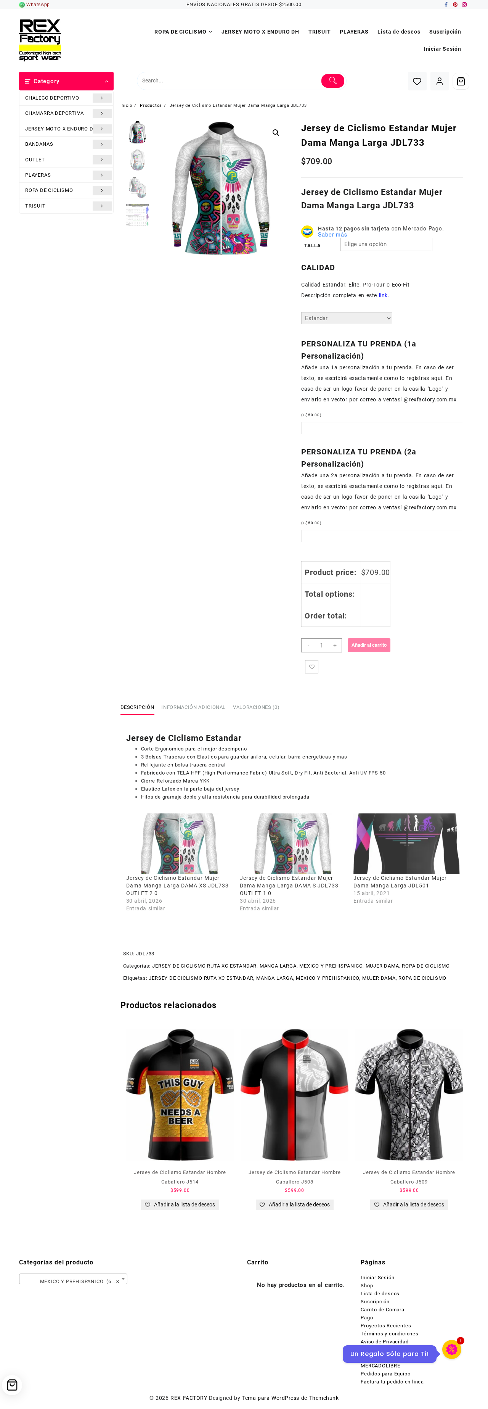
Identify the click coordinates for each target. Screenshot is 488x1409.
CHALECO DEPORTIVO (52, 98)
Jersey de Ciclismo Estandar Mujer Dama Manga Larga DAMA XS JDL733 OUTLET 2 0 (177, 885)
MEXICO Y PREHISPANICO (331, 966)
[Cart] (461, 81)
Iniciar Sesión (377, 1277)
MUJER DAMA (382, 966)
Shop (367, 1285)
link (383, 295)
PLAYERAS (38, 175)
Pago (367, 1317)
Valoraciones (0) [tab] (256, 707)
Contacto (371, 1350)
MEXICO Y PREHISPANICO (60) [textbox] (70, 1281)
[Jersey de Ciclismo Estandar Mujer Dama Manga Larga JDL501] (406, 843)
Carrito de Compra (383, 1309)
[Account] (439, 81)
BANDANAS (39, 144)
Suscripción (375, 1301)
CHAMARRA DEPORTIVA (54, 113)
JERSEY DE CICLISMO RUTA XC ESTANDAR (204, 966)
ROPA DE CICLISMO (49, 190)
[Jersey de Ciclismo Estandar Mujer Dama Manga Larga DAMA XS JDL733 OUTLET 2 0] (179, 843)
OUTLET (35, 160)
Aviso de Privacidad (384, 1342)
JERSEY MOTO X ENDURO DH (61, 129)
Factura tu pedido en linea (392, 1382)
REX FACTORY (188, 1398)
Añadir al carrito (369, 645)
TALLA (312, 245)
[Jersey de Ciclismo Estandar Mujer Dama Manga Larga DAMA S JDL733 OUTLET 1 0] (293, 843)
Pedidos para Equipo (385, 1374)
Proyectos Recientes (386, 1325)
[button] (276, 133)
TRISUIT (35, 206)
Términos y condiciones (390, 1334)
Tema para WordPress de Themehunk (290, 1398)
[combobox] (73, 1279)
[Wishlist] (417, 81)
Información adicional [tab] (193, 707)
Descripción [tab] (137, 707)
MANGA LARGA (278, 966)
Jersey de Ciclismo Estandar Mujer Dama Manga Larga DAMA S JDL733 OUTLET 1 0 (289, 885)
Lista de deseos (380, 1293)
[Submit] (333, 81)
